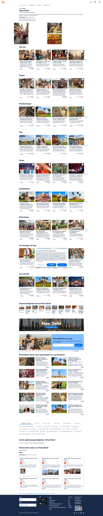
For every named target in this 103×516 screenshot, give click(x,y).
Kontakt (50, 498)
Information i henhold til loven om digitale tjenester (57, 507)
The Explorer (70, 507)
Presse (69, 503)
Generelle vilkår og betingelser (54, 505)
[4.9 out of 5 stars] (22, 455)
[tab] (26, 423)
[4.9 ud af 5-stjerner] (22, 17)
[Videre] (86, 60)
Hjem (20, 493)
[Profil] (99, 1)
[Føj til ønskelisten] (33, 51)
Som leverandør (77, 498)
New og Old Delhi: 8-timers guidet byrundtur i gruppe (28, 459)
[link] (21, 309)
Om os (69, 498)
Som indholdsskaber (78, 500)
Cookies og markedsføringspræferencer (55, 503)
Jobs (69, 500)
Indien (23, 493)
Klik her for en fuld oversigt (38, 442)
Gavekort (69, 505)
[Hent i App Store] (43, 503)
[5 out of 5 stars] (29, 481)
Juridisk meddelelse (52, 500)
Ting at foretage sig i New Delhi (32, 493)
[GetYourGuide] (3, 2)
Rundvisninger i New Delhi (44, 493)
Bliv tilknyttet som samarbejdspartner (78, 503)
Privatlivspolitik (76, 350)
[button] (21, 309)
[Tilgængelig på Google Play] (43, 499)
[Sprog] (95, 1)
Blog (69, 502)
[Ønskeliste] (90, 1)
